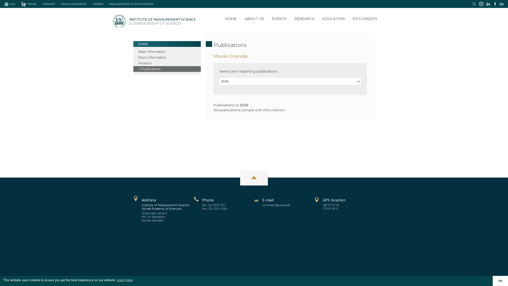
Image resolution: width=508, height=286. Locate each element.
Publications (151, 69)
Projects (144, 63)
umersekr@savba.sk (276, 205)
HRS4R (32, 4)
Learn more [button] (125, 280)
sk (501, 4)
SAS (12, 4)
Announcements (74, 4)
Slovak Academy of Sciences (162, 21)
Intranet (48, 4)
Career (97, 4)
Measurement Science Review (131, 4)
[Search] (474, 6)
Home (231, 19)
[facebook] (495, 6)
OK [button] (500, 280)
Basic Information (152, 52)
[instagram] (481, 6)
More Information (152, 57)
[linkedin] (488, 6)
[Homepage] (119, 21)
